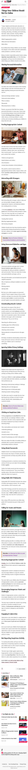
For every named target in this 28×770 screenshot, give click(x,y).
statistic (9, 209)
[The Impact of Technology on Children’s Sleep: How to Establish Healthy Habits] (5, 685)
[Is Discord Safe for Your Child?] (23, 740)
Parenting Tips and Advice (15, 706)
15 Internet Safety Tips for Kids (9, 717)
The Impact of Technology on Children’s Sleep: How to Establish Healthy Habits (18, 684)
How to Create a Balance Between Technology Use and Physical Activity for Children (18, 703)
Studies (3, 563)
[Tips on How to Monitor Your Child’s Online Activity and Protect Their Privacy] (5, 695)
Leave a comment (22, 668)
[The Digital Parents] (7, 1)
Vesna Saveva (8, 19)
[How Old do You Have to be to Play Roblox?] (23, 725)
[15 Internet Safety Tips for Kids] (23, 718)
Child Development (13, 679)
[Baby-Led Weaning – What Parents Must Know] (5, 678)
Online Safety (5, 7)
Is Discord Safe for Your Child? (9, 738)
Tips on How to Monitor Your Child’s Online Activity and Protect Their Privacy (17, 694)
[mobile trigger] (2, 1)
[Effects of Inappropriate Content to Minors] (23, 732)
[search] (25, 1)
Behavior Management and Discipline (17, 688)
